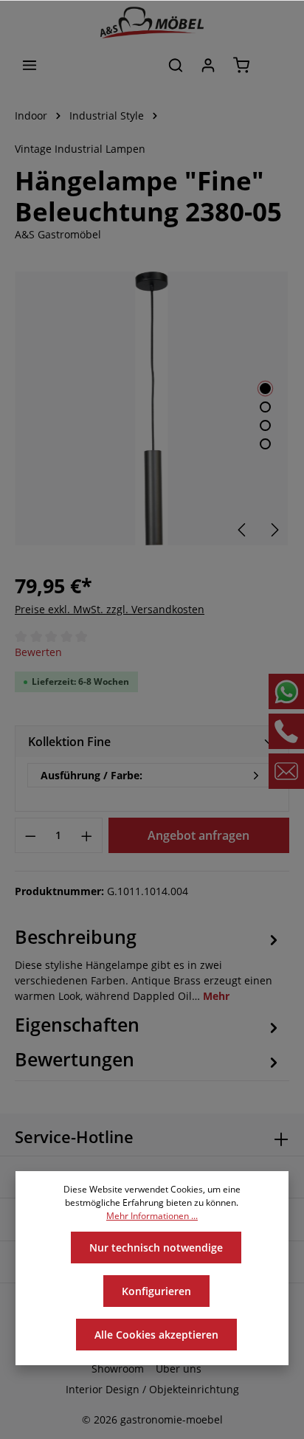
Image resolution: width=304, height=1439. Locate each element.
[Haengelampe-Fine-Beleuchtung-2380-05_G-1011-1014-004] (152, 408)
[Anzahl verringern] (30, 835)
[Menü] (29, 65)
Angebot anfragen (198, 835)
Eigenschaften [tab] (77, 1024)
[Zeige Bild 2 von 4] (265, 407)
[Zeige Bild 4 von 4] (265, 443)
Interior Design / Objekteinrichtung (152, 1389)
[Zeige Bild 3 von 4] (265, 425)
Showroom (117, 1369)
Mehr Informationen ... (152, 1215)
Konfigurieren (156, 1291)
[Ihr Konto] (208, 65)
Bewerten (38, 652)
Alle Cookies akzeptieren (156, 1335)
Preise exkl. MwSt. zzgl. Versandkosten (109, 609)
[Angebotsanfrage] (274, 65)
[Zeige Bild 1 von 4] (265, 388)
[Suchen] (175, 65)
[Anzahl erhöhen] (87, 835)
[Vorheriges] (242, 529)
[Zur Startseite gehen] (152, 22)
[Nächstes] (273, 529)
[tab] (148, 963)
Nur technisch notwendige (156, 1247)
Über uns (178, 1369)
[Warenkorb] (241, 65)
